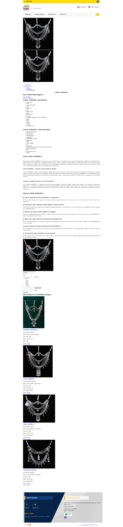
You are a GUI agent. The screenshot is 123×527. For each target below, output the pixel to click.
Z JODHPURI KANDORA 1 (30, 470)
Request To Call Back (27, 86)
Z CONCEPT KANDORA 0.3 (30, 329)
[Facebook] (98, 2)
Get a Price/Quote (27, 96)
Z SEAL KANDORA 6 (28, 379)
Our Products (52, 14)
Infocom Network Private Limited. (93, 525)
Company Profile (39, 14)
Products (28, 88)
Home (27, 87)
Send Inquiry (27, 84)
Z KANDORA (29, 89)
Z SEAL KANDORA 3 (28, 424)
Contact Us (63, 14)
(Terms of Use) (95, 524)
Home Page (28, 14)
